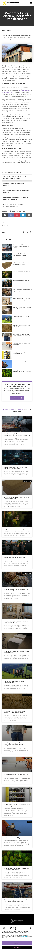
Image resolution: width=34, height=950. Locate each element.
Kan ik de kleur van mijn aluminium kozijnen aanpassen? (17, 199)
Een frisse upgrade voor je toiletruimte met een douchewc (16, 651)
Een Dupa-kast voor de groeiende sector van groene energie (17, 805)
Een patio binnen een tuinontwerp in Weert (17, 529)
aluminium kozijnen (8, 92)
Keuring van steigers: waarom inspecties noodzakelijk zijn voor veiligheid (16, 900)
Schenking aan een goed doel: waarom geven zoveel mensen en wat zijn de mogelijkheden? (22, 336)
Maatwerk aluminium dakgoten (20, 361)
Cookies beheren (17, 947)
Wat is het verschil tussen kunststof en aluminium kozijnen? (17, 177)
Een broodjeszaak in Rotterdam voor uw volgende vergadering (16, 590)
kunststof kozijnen (24, 90)
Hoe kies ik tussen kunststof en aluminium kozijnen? (17, 206)
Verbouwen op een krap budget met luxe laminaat (16, 775)
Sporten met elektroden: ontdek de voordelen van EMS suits (14, 558)
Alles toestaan (17, 943)
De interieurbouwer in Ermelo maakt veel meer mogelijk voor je (16, 621)
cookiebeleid (24, 936)
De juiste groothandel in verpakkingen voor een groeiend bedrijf (17, 497)
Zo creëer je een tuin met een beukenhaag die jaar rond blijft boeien (16, 868)
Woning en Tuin (6, 30)
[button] (31, 928)
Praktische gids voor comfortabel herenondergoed (14, 681)
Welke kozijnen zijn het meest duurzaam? (17, 184)
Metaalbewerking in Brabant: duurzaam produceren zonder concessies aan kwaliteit (22, 246)
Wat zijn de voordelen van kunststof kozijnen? (17, 191)
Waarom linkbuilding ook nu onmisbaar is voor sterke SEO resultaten (16, 467)
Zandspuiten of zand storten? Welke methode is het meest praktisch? (14, 711)
